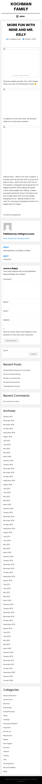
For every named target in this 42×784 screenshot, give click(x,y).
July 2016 (6, 441)
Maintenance (7, 736)
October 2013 (8, 572)
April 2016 (6, 453)
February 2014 (8, 557)
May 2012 (6, 640)
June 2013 (7, 588)
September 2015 (9, 481)
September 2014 (9, 529)
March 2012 (7, 648)
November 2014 (8, 520)
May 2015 (6, 497)
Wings (5, 771)
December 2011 (8, 660)
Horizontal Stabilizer (10, 724)
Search (5, 350)
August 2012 (7, 628)
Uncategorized (8, 764)
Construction (7, 700)
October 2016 (8, 429)
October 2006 (8, 680)
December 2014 (8, 517)
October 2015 (8, 477)
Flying (5, 716)
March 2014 (7, 552)
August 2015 (7, 485)
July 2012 (6, 632)
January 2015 (8, 512)
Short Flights (7, 744)
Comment (7, 279)
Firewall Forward (9, 712)
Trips (5, 759)
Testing (6, 756)
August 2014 (7, 532)
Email (6, 311)
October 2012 (8, 620)
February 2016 (8, 461)
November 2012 (8, 616)
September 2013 (9, 576)
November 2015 (8, 472)
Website (6, 320)
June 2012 (7, 636)
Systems (6, 748)
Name (6, 302)
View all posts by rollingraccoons (16, 238)
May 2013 (6, 592)
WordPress (21, 781)
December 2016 (8, 421)
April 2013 (6, 596)
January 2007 (8, 676)
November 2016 (8, 425)
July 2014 (6, 537)
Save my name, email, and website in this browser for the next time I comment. (20, 333)
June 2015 (7, 492)
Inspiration (7, 728)
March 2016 (7, 457)
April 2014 (6, 548)
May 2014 (6, 544)
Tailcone (6, 751)
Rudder (5, 739)
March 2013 (7, 600)
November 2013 (8, 568)
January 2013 (8, 608)
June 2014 (7, 540)
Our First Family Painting (11, 374)
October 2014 (8, 525)
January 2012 (8, 656)
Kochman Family (21, 6)
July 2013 (6, 584)
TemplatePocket (24, 779)
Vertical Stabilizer (9, 768)
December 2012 (8, 612)
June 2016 (7, 445)
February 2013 (8, 604)
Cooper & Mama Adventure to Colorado (16, 370)
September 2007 (9, 672)
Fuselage (6, 720)
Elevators (6, 704)
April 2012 (6, 644)
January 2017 (8, 417)
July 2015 (6, 489)
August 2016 (7, 437)
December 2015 (8, 469)
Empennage (7, 708)
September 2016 (9, 433)
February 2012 (8, 652)
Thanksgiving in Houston (11, 386)
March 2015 (7, 505)
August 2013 (7, 580)
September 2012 (9, 624)
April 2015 (6, 501)
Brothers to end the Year (11, 378)
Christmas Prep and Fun (11, 382)
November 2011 (8, 664)
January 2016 (8, 465)
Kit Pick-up (7, 731)
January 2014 (8, 560)
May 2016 (6, 449)
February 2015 (8, 509)
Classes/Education (9, 696)
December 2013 (8, 564)
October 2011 (7, 668)
